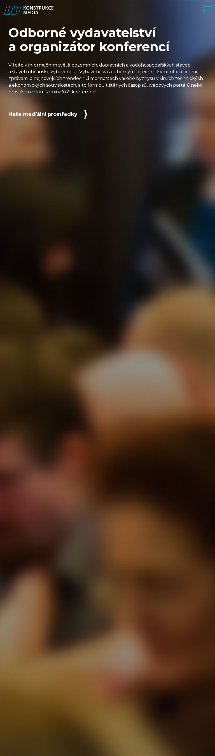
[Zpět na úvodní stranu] (28, 10)
